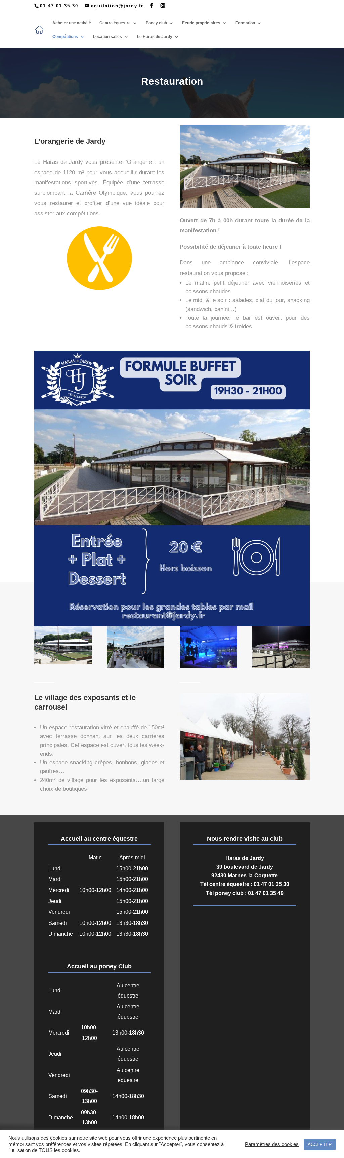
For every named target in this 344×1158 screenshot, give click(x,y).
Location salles (107, 36)
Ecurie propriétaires (201, 23)
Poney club (156, 23)
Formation (245, 23)
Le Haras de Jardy (154, 36)
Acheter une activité (71, 23)
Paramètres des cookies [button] (272, 1144)
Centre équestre (115, 23)
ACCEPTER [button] (320, 1144)
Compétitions (65, 36)
